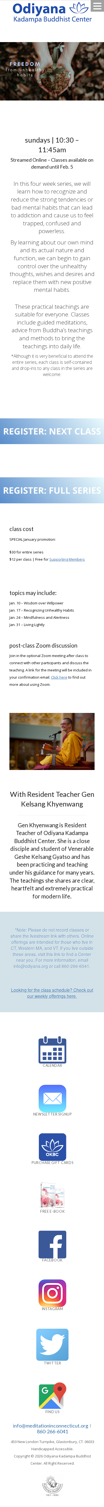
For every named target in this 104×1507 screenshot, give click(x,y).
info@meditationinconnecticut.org (50, 1426)
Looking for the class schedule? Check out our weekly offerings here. (52, 993)
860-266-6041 (52, 1431)
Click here (59, 677)
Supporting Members (67, 559)
